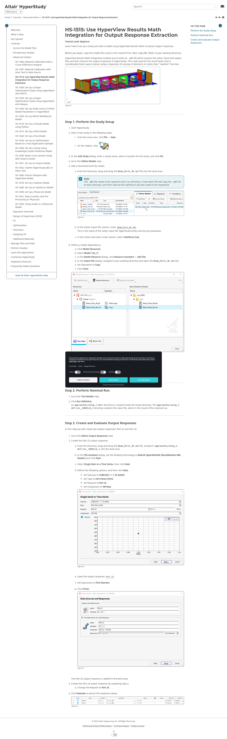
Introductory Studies (23, 52)
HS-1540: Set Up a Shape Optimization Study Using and (34, 90)
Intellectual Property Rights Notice (97, 725)
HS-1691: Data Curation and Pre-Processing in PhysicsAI (32, 198)
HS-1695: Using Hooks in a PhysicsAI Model (34, 205)
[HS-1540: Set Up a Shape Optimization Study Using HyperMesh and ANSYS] (220, 18)
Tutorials (17, 17)
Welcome (15, 30)
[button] (9, 30)
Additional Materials (23, 239)
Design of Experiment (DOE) (27, 216)
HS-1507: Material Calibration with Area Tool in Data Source (33, 71)
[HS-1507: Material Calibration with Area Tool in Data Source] (216, 18)
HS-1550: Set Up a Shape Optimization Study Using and (34, 101)
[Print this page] (223, 17)
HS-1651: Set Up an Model (32, 163)
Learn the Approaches (22, 252)
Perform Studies (19, 248)
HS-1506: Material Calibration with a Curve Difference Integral (34, 63)
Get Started (17, 39)
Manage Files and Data (23, 243)
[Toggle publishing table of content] (6, 25)
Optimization (20, 225)
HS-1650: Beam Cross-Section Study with (33, 157)
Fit (14, 220)
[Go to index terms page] (219, 8)
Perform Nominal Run (202, 35)
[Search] (214, 7)
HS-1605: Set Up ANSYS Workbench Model (33, 118)
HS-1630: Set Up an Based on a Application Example (34, 142)
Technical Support (121, 725)
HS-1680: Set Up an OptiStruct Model (34, 187)
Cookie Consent (137, 725)
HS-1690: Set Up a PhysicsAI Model (33, 192)
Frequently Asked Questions (25, 266)
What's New (17, 34)
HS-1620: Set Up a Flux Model (30, 136)
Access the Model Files (24, 48)
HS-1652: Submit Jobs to (34, 169)
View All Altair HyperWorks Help (31, 275)
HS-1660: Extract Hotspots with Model (31, 177)
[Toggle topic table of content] (220, 25)
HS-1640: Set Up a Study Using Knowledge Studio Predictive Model (33, 150)
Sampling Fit (19, 234)
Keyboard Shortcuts (21, 261)
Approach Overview (23, 211)
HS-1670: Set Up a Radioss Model (32, 183)
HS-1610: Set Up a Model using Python (32, 125)
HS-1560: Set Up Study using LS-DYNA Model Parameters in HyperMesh (34, 110)
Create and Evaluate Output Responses (205, 41)
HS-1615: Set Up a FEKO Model (31, 131)
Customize (22, 257)
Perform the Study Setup (203, 30)
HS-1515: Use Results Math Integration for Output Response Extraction (80, 17)
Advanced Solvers (31, 17)
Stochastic (18, 230)
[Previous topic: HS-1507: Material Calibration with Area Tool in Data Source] (216, 18)
